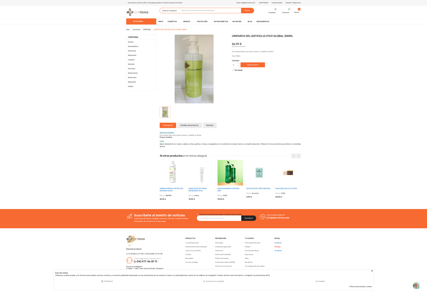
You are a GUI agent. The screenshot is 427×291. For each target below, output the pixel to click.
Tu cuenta (249, 238)
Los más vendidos (191, 262)
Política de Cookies (222, 258)
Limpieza (131, 60)
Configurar (107, 281)
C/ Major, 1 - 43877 (133, 268)
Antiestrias (132, 51)
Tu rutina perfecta (192, 243)
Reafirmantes (133, 73)
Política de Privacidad (223, 254)
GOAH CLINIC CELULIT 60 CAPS (286, 189)
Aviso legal (219, 243)
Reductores (132, 77)
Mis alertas (249, 262)
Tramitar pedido (277, 3)
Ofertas (188, 254)
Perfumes (131, 69)
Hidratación (132, 55)
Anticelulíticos (133, 46)
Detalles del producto (189, 125)
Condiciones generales (223, 247)
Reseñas (209, 125)
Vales (247, 258)
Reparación (132, 82)
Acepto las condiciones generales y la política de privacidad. (220, 214)
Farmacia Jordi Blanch (134, 267)
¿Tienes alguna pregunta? (275, 215)
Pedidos (248, 247)
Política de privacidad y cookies (360, 287)
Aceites (131, 42)
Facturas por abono (252, 251)
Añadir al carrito (253, 65)
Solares (130, 86)
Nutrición (131, 64)
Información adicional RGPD (225, 262)
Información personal (252, 243)
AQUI (268, 275)
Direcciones (249, 254)
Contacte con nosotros (223, 266)
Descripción (168, 125)
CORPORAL (133, 37)
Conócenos (219, 251)
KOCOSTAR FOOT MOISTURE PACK (258, 189)
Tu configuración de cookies (255, 266)
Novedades (189, 258)
